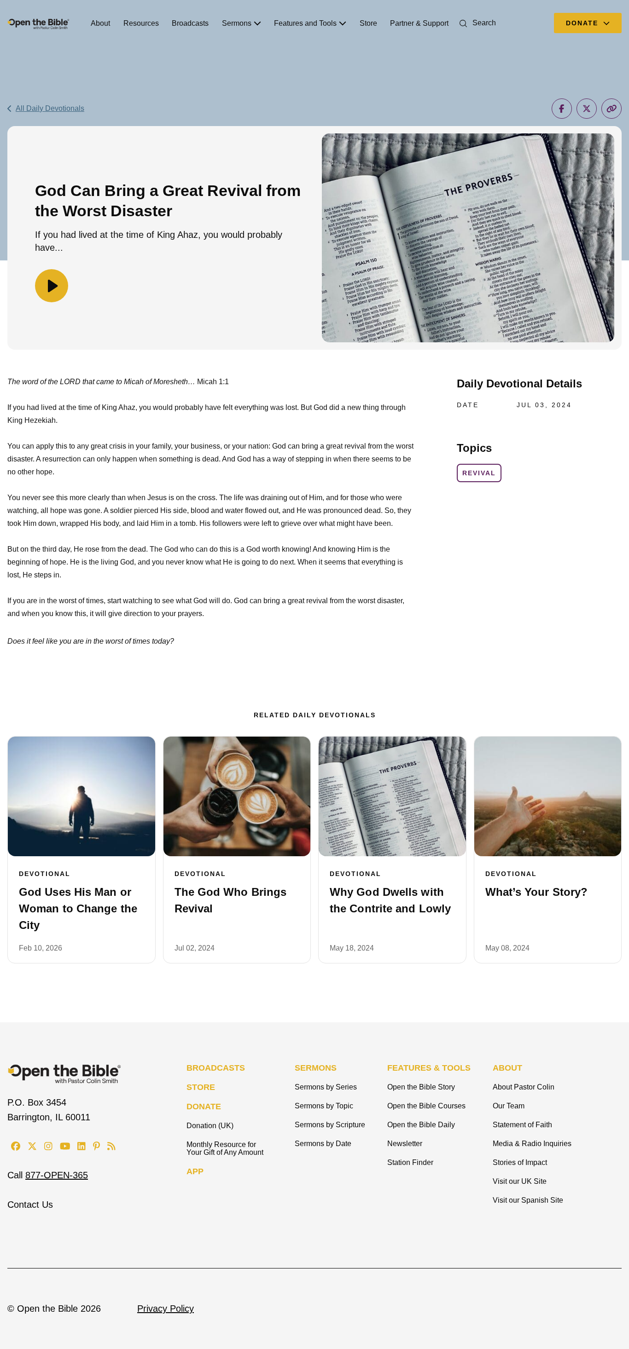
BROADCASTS (215, 1068)
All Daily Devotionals (50, 108)
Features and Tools (305, 23)
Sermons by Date (323, 1143)
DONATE (203, 1106)
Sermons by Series (326, 1087)
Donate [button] (583, 23)
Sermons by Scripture (330, 1125)
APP (195, 1171)
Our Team (508, 1106)
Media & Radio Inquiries (532, 1143)
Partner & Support (419, 23)
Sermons (236, 23)
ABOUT (507, 1068)
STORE (200, 1087)
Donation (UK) (209, 1126)
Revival (479, 473)
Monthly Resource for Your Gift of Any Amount (224, 1148)
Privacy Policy (165, 1308)
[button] (476, 23)
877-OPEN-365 (56, 1175)
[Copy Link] (611, 108)
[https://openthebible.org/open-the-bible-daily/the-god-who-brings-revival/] (237, 796)
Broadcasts (190, 23)
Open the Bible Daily (421, 1125)
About (100, 23)
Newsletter (404, 1143)
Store (368, 23)
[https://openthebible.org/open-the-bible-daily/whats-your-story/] (548, 796)
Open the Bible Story (421, 1087)
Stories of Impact (520, 1162)
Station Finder (410, 1162)
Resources (141, 23)
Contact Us (30, 1204)
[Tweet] (587, 108)
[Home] (38, 23)
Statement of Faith (522, 1125)
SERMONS (316, 1068)
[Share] (562, 108)
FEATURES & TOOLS (429, 1068)
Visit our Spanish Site (528, 1200)
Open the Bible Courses (426, 1106)
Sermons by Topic (324, 1106)
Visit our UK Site (520, 1181)
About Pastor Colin (523, 1087)
